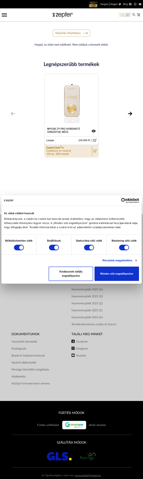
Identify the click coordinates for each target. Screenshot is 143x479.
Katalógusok (19, 348)
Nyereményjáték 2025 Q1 (87, 310)
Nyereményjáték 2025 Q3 (87, 296)
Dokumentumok (26, 334)
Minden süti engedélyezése (116, 273)
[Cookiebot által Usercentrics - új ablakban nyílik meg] (123, 200)
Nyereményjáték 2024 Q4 (87, 317)
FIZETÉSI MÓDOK (71, 412)
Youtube (81, 355)
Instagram (82, 348)
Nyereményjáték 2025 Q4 (87, 289)
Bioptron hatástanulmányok (28, 355)
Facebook (82, 341)
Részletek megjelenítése (117, 260)
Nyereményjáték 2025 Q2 (87, 303)
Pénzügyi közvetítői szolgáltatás (30, 369)
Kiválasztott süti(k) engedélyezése (70, 273)
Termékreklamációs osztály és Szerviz (94, 324)
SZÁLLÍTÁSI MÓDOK (71, 442)
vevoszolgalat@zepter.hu (88, 475)
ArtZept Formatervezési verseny (31, 383)
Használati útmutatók (24, 341)
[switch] (54, 247)
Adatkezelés (19, 376)
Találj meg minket (87, 334)
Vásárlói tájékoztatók (24, 362)
